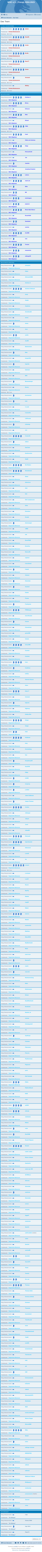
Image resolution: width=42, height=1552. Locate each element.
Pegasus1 (27, 1064)
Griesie (27, 639)
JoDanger (27, 813)
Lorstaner (27, 873)
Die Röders (28, 465)
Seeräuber (27, 221)
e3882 (26, 528)
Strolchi (27, 1244)
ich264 (27, 778)
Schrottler (27, 1186)
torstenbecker (29, 1348)
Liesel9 (27, 853)
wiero (26, 1441)
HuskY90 (27, 766)
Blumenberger (29, 381)
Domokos (27, 511)
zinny (26, 1505)
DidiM (26, 459)
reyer (26, 1099)
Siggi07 (27, 1215)
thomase (27, 1302)
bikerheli (27, 369)
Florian (27, 598)
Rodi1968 (27, 1134)
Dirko (26, 505)
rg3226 (27, 1105)
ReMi (26, 1093)
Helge (26, 145)
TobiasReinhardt (29, 1331)
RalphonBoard (29, 1087)
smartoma (27, 1221)
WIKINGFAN (28, 1453)
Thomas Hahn (29, 1290)
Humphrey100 (29, 760)
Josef (26, 824)
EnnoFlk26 (28, 540)
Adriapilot (27, 265)
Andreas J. (28, 97)
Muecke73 (27, 960)
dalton (27, 441)
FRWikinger (28, 609)
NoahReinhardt (29, 1000)
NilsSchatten (28, 989)
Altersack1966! (29, 277)
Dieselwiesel (28, 470)
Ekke (26, 114)
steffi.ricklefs (28, 1232)
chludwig (27, 424)
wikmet (27, 1464)
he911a (27, 673)
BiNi (26, 375)
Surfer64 (27, 1256)
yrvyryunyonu (29, 1493)
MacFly (27, 890)
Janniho (27, 163)
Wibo (26, 1430)
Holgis (27, 725)
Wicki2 (27, 1435)
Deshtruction (28, 453)
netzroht (27, 971)
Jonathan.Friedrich (30, 169)
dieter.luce (28, 482)
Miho (26, 186)
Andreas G (28, 282)
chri (26, 430)
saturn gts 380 (29, 1169)
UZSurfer (27, 1383)
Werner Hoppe (29, 1418)
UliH (26, 1372)
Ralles (26, 1082)
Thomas (27, 1285)
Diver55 (27, 37)
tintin (26, 1325)
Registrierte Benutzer (7, 262)
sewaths (27, 1209)
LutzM (26, 879)
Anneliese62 (28, 311)
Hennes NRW (28, 1520)
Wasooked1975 (29, 1395)
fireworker (27, 581)
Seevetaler (28, 1198)
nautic (26, 966)
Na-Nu (26, 53)
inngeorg (27, 783)
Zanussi (27, 1499)
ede (26, 534)
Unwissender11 (29, 1377)
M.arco (27, 884)
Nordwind (27, 1006)
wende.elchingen (29, 1412)
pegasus (27, 203)
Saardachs (28, 1163)
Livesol (27, 865)
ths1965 (27, 233)
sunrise (27, 227)
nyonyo (27, 1018)
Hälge (26, 772)
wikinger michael (29, 1447)
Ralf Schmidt (28, 1076)
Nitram (27, 995)
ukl (26, 1366)
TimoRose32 (28, 1319)
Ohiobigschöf (29, 1024)
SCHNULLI (28, 1174)
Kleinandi (27, 836)
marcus (27, 913)
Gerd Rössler (28, 615)
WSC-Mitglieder (5, 94)
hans (26, 662)
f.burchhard (28, 563)
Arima (26, 323)
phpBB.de (28, 1548)
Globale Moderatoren (7, 26)
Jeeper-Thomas (29, 801)
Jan (26, 157)
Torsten (27, 244)
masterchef (28, 925)
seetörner (27, 1192)
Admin (27, 29)
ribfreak (27, 1111)
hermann (27, 697)
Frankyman (28, 604)
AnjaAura (27, 306)
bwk (26, 401)
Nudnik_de (28, 1012)
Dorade (27, 517)
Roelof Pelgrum (29, 1140)
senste (27, 1203)
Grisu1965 (27, 644)
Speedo (27, 1227)
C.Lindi (27, 407)
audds (26, 335)
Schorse (27, 1180)
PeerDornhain (28, 1058)
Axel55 (27, 340)
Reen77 (27, 61)
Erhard (27, 120)
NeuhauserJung (29, 977)
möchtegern (28, 198)
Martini (27, 919)
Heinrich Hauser (29, 679)
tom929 (27, 1343)
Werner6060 (28, 1424)
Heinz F (27, 691)
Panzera (27, 1053)
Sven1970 (27, 1261)
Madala (27, 896)
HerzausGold (28, 151)
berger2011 (28, 358)
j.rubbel (27, 789)
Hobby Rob (28, 714)
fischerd (27, 586)
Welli (26, 1406)
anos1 (26, 317)
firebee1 (27, 575)
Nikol (26, 983)
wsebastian (28, 1488)
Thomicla (27, 1308)
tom (26, 238)
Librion (27, 175)
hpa (26, 755)
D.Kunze (27, 108)
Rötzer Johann (29, 1157)
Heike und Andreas (30, 140)
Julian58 (27, 830)
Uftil (26, 1360)
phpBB (15, 1546)
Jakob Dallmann (29, 795)
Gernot (27, 621)
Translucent (28, 1354)
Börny (26, 103)
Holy (26, 743)
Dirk (26, 493)
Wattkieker (28, 1401)
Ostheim (27, 1041)
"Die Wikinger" (5, 1511)
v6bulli (27, 1389)
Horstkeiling (28, 749)
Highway (27, 708)
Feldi (26, 1514)
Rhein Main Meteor (30, 209)
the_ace (27, 1279)
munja (26, 45)
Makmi (27, 908)
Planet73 (27, 1532)
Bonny (27, 387)
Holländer (27, 737)
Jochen (27, 807)
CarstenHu (28, 412)
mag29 (27, 902)
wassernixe (28, 250)
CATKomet (28, 418)
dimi (26, 488)
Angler (27, 300)
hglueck (27, 702)
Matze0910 (28, 937)
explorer (27, 557)
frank (26, 134)
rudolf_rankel (28, 1151)
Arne (26, 329)
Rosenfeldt (28, 215)
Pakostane (28, 1047)
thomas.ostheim (29, 1296)
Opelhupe (27, 1035)
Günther (27, 656)
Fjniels (27, 592)
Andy (26, 294)
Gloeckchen (28, 627)
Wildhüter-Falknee (30, 1476)
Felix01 (27, 569)
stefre (26, 1238)
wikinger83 (28, 256)
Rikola (26, 1122)
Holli (26, 731)
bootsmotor (28, 395)
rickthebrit (28, 1116)
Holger (27, 720)
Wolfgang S (28, 1482)
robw (26, 1128)
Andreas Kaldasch (30, 288)
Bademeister (28, 346)
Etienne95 (27, 551)
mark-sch (27, 180)
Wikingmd (27, 1459)
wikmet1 (27, 1470)
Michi (26, 948)
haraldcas (27, 667)
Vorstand (27, 77)
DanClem (27, 447)
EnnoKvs (27, 546)
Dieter (26, 476)
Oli (26, 1029)
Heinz (26, 685)
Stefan (27, 69)
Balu (26, 352)
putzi (26, 1070)
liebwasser (28, 847)
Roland (27, 1145)
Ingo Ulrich (27, 1526)
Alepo (26, 271)
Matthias (27, 931)
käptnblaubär (28, 841)
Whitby (27, 85)
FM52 (26, 126)
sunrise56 (27, 1250)
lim (26, 859)
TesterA (27, 1273)
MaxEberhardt (29, 942)
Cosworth (27, 435)
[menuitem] (5, 15)
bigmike (27, 364)
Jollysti (27, 818)
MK (26, 192)
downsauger (28, 523)
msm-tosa (27, 954)
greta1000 (27, 633)
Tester (26, 1267)
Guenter (27, 650)
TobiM (26, 1337)
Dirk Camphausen (30, 499)
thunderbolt (28, 1314)
